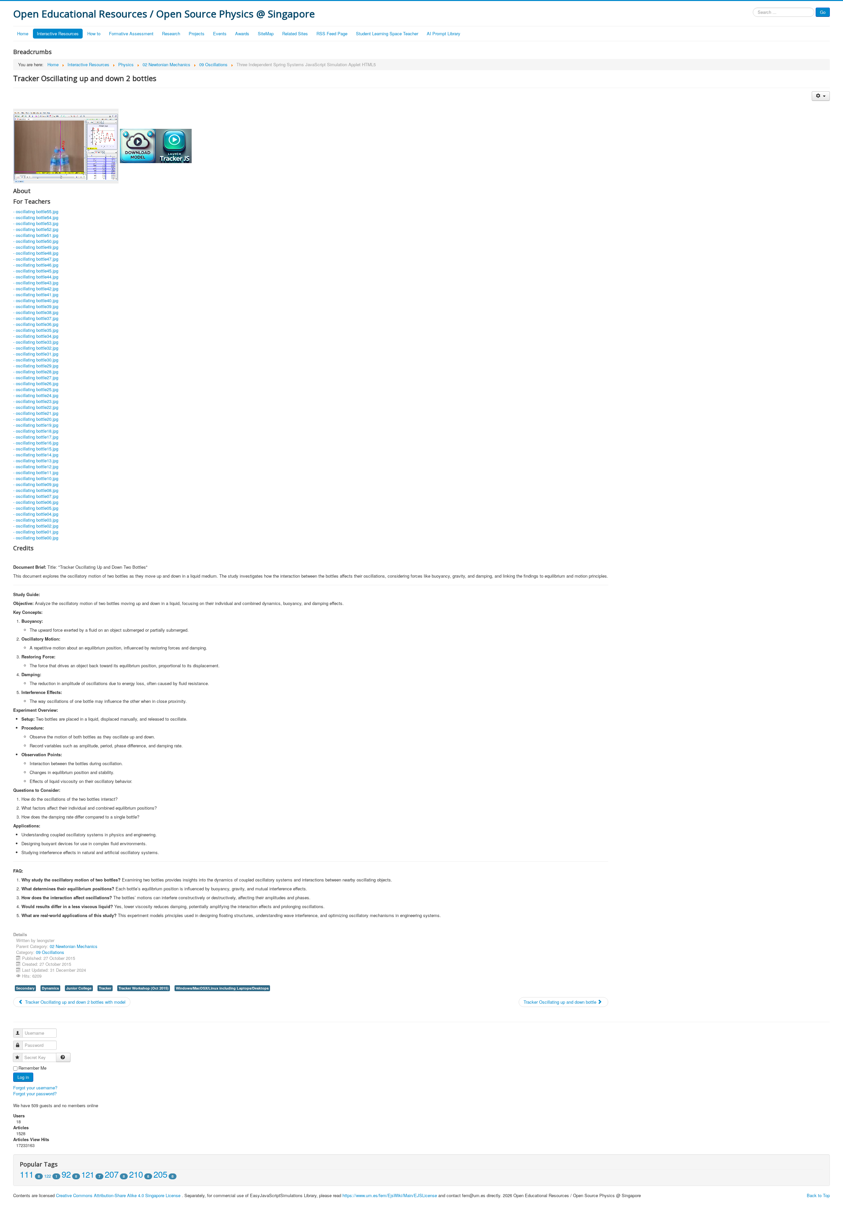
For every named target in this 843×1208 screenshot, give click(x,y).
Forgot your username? (35, 1087)
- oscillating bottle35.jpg (35, 330)
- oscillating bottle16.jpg (35, 443)
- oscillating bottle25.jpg (35, 389)
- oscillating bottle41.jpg (35, 294)
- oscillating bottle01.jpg (35, 532)
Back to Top (818, 1195)
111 (27, 1174)
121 (87, 1174)
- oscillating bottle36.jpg (35, 324)
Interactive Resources (58, 33)
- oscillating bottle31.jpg (35, 354)
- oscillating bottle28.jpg (35, 371)
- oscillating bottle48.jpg (35, 253)
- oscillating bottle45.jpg (35, 271)
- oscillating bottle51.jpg (35, 235)
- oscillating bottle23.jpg (35, 401)
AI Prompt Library (443, 33)
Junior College (79, 988)
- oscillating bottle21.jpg (35, 413)
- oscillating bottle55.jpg (35, 211)
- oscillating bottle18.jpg (35, 431)
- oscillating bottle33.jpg (35, 342)
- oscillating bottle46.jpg (35, 265)
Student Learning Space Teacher (387, 33)
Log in (23, 1077)
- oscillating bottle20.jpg (35, 419)
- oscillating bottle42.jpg (35, 288)
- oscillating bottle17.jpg (35, 437)
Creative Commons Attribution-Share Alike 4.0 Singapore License (118, 1195)
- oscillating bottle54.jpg (35, 217)
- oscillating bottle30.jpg (35, 360)
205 (160, 1174)
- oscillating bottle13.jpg (35, 460)
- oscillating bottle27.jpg (35, 377)
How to (93, 33)
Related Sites (295, 33)
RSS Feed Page (331, 33)
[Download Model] (138, 145)
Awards (242, 33)
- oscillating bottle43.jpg (35, 282)
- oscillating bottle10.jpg (35, 478)
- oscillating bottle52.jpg (35, 229)
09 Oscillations (50, 952)
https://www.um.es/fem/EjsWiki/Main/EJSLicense (389, 1195)
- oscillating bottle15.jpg (35, 449)
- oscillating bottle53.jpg (35, 223)
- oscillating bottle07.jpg (35, 496)
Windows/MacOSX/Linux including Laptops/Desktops (222, 988)
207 (112, 1174)
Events (220, 33)
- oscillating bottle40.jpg (35, 300)
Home (22, 33)
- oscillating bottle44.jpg (35, 276)
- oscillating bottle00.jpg (35, 537)
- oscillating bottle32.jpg (35, 348)
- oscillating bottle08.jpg (35, 490)
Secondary (25, 988)
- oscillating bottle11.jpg (35, 472)
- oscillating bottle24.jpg (35, 395)
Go (823, 12)
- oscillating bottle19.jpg (35, 425)
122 (47, 1176)
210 (136, 1174)
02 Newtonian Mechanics (73, 946)
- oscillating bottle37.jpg (35, 318)
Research (171, 33)
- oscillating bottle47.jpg (35, 259)
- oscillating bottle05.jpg (35, 508)
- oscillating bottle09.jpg (35, 484)
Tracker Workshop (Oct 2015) (144, 988)
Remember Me (32, 1068)
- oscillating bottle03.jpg (35, 520)
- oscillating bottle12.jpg (35, 466)
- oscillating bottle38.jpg (35, 312)
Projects (196, 33)
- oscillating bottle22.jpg (35, 407)
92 (66, 1174)
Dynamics (50, 988)
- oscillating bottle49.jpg (35, 247)
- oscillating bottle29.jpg (35, 365)
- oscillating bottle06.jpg (35, 502)
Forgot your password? (35, 1093)
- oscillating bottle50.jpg (35, 241)
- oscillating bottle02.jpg (35, 526)
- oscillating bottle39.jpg (35, 306)
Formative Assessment (131, 33)
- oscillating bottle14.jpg (35, 454)
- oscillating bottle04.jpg (35, 514)
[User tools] (821, 96)
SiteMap (266, 33)
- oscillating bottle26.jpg (35, 383)
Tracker (105, 988)
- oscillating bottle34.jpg (35, 336)
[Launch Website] (174, 145)
